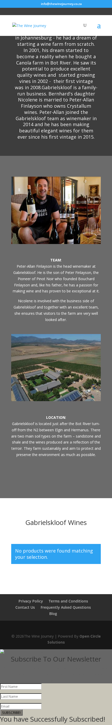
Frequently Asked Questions (66, 607)
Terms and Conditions (68, 601)
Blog (53, 613)
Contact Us (25, 607)
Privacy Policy (30, 601)
